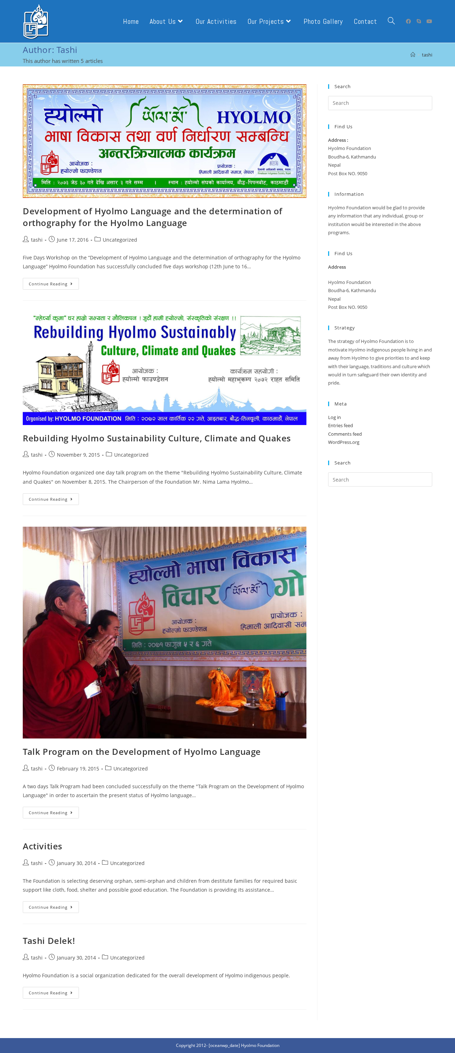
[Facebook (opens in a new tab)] (408, 21)
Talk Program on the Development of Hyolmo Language (142, 751)
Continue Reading (54, 285)
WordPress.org (343, 442)
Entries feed (340, 425)
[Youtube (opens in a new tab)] (429, 21)
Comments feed (345, 434)
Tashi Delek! (49, 940)
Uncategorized (120, 239)
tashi (37, 239)
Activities (43, 846)
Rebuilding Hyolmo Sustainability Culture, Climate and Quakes (157, 438)
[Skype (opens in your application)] (419, 21)
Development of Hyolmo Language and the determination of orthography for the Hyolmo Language (153, 217)
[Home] (413, 55)
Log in (334, 417)
